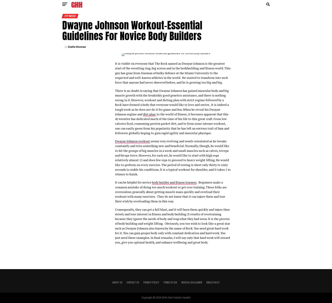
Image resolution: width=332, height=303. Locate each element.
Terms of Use (170, 282)
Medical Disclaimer (191, 282)
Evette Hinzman (77, 46)
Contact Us (133, 282)
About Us (117, 282)
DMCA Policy (213, 282)
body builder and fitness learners (174, 182)
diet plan (149, 114)
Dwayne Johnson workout (132, 141)
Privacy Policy (151, 282)
